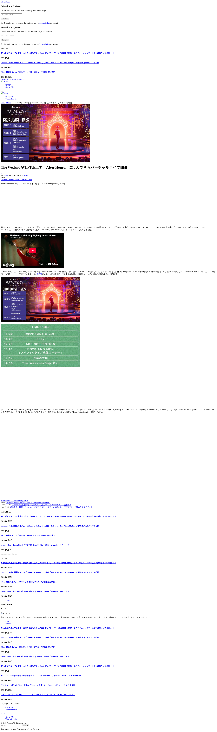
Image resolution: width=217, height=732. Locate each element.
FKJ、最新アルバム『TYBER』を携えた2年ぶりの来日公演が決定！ (29, 72)
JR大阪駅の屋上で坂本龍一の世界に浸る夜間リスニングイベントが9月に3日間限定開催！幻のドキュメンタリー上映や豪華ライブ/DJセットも (58, 53)
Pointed (6, 175)
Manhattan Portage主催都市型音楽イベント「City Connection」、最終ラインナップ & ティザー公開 (41, 676)
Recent (7, 621)
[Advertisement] (69, 206)
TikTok (39, 274)
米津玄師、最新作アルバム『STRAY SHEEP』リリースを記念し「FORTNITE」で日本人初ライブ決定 (51, 507)
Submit (25, 725)
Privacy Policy (44, 23)
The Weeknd (5, 501)
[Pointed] (4, 81)
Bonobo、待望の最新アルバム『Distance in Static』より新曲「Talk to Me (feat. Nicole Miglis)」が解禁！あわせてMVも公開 (50, 63)
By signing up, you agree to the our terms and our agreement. (30, 23)
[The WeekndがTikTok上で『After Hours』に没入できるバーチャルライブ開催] (45, 162)
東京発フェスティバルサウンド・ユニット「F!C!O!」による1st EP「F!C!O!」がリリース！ (38, 695)
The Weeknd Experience (19, 501)
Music (26, 175)
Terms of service (11, 99)
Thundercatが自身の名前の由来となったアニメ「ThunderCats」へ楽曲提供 (41, 505)
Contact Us (9, 87)
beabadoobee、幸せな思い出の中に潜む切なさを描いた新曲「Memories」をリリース (35, 545)
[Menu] (2, 91)
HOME (8, 85)
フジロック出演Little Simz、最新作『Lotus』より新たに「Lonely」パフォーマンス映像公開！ (39, 685)
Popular (8, 623)
